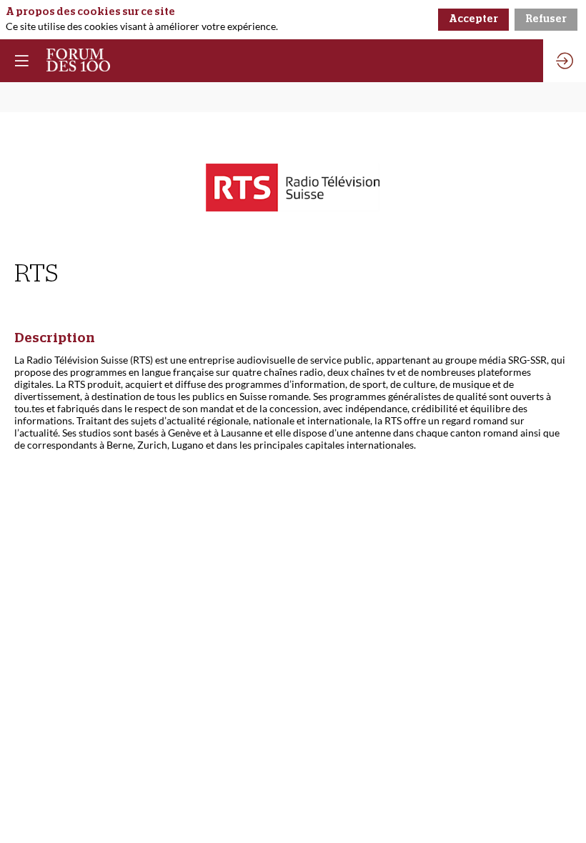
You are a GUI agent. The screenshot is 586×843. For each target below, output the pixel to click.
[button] (21, 60)
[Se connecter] (564, 60)
